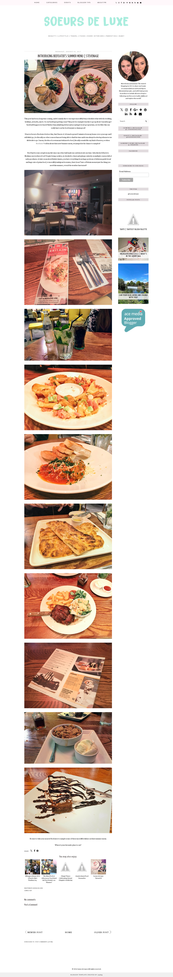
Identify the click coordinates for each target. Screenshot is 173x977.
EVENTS (67, 2)
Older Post (101, 932)
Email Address (125, 171)
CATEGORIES (51, 2)
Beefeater (39, 143)
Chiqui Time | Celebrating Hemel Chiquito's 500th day (65, 878)
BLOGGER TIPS (84, 2)
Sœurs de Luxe (82, 969)
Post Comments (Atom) (44, 942)
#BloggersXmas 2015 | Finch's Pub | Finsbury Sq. (32, 878)
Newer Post (35, 932)
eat (31, 890)
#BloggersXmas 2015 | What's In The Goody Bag (133, 255)
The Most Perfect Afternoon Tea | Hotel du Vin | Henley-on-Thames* (49, 879)
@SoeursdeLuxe (133, 194)
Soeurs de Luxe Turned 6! (98, 877)
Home (37, 2)
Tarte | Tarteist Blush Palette (133, 229)
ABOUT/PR (101, 2)
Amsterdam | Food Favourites (81, 877)
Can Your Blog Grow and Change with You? (133, 296)
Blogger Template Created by (86, 974)
